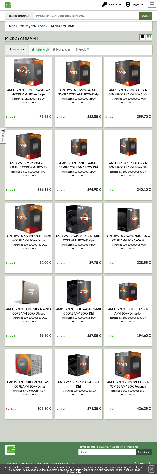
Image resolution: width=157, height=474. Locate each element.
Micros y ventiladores (33, 26)
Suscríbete (143, 452)
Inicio (11, 26)
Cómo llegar (42, 463)
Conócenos (11, 463)
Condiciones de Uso (63, 463)
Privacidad (26, 463)
